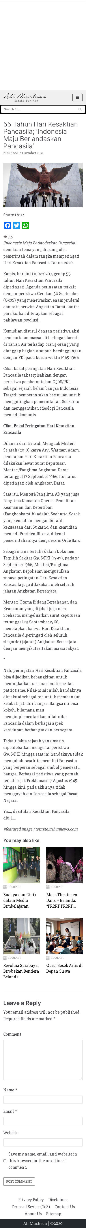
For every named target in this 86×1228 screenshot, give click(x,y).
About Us (33, 1214)
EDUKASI (11, 153)
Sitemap (53, 1214)
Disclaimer (58, 1199)
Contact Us (64, 1206)
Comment (12, 1034)
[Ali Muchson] (24, 97)
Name (10, 1090)
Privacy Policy (31, 1199)
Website (10, 1132)
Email (10, 1111)
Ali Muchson (35, 1223)
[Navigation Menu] (77, 97)
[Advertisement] (43, 45)
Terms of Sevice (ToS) (30, 1206)
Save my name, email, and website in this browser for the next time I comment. (42, 1160)
